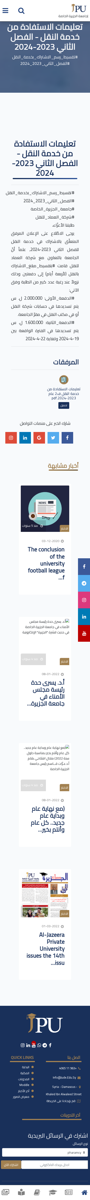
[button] (21, 10)
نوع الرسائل (80, 1143)
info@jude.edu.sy (65, 1077)
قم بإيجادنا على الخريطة (61, 1101)
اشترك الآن (11, 1165)
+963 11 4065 (68, 1068)
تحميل (63, 405)
